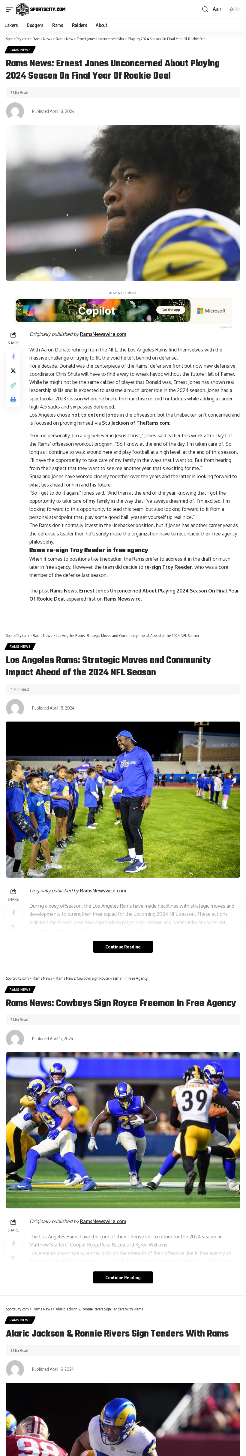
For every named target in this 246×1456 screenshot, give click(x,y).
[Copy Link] (13, 385)
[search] (205, 9)
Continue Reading (123, 946)
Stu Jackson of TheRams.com (135, 423)
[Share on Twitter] (13, 370)
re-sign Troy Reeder (168, 567)
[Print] (13, 399)
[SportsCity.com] (40, 9)
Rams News (20, 50)
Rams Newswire (122, 599)
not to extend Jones (95, 415)
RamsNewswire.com (103, 334)
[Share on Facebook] (13, 356)
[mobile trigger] (11, 9)
